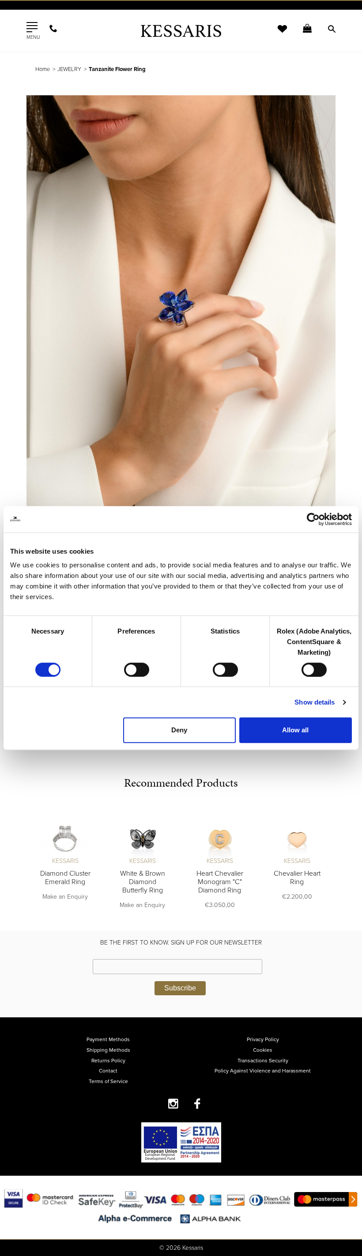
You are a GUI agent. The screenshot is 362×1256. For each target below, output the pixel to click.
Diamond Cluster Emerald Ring (65, 877)
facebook (197, 1103)
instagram (173, 1103)
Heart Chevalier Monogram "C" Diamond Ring (219, 882)
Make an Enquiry (65, 896)
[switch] (136, 670)
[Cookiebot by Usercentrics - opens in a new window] (313, 519)
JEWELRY (69, 69)
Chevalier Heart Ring (297, 877)
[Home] (181, 30)
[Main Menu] (32, 27)
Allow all (295, 730)
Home (42, 69)
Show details (314, 702)
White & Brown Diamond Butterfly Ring (142, 882)
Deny (179, 730)
